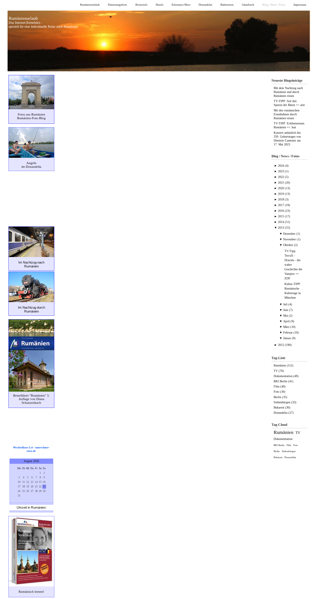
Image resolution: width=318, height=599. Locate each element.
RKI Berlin (279, 445)
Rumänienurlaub (90, 4)
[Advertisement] (31, 198)
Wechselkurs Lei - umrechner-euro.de (31, 449)
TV (298, 433)
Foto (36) (279, 391)
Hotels (159, 4)
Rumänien (283, 432)
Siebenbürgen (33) (285, 402)
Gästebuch (248, 4)
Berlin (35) (280, 397)
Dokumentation (283, 439)
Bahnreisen (227, 4)
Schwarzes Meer (181, 4)
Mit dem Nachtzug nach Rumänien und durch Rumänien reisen (288, 92)
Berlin (277, 451)
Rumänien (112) (283, 365)
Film (289, 445)
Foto (295, 445)
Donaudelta (205, 4)
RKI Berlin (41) (283, 381)
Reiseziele (141, 4)
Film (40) (280, 386)
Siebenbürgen (289, 451)
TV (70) (279, 371)
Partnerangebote (117, 4)
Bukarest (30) (282, 407)
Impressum (300, 4)
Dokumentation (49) (286, 376)
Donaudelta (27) (284, 412)
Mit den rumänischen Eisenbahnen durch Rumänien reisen (286, 114)
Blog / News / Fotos (273, 4)
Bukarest (278, 457)
